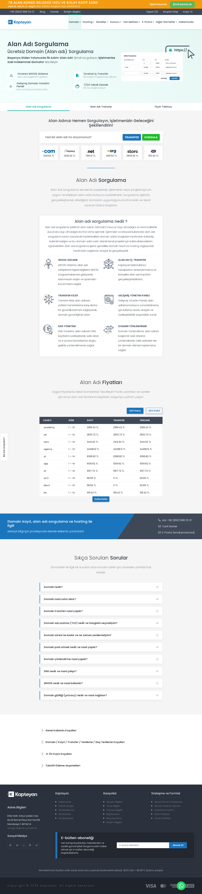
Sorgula (151, 137)
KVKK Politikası (161, 814)
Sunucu (114, 22)
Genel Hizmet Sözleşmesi (168, 801)
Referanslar (65, 814)
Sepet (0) (152, 12)
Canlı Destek (169, 526)
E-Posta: (178, 532)
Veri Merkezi (130, 22)
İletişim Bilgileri (72, 12)
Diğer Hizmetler (165, 22)
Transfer (132, 137)
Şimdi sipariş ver (182, 4)
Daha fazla (101, 499)
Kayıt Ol (187, 12)
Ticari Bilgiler (113, 806)
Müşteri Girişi (170, 12)
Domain (74, 22)
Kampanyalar (66, 818)
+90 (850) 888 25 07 (22, 12)
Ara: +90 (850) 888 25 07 (176, 520)
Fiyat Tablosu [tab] (163, 107)
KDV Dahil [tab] (154, 410)
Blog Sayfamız (114, 818)
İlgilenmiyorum (158, 4)
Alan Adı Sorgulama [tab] (38, 107)
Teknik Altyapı (66, 806)
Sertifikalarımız (66, 810)
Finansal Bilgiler (115, 810)
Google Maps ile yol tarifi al (22, 828)
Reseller (101, 22)
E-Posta (147, 22)
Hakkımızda (186, 22)
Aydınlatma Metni (164, 810)
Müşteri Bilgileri (114, 801)
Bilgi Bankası (113, 814)
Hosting (87, 22)
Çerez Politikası (162, 818)
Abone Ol (178, 845)
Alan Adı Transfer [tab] (101, 107)
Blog (42, 12)
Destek (54, 12)
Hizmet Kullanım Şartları (167, 806)
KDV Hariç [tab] (135, 410)
